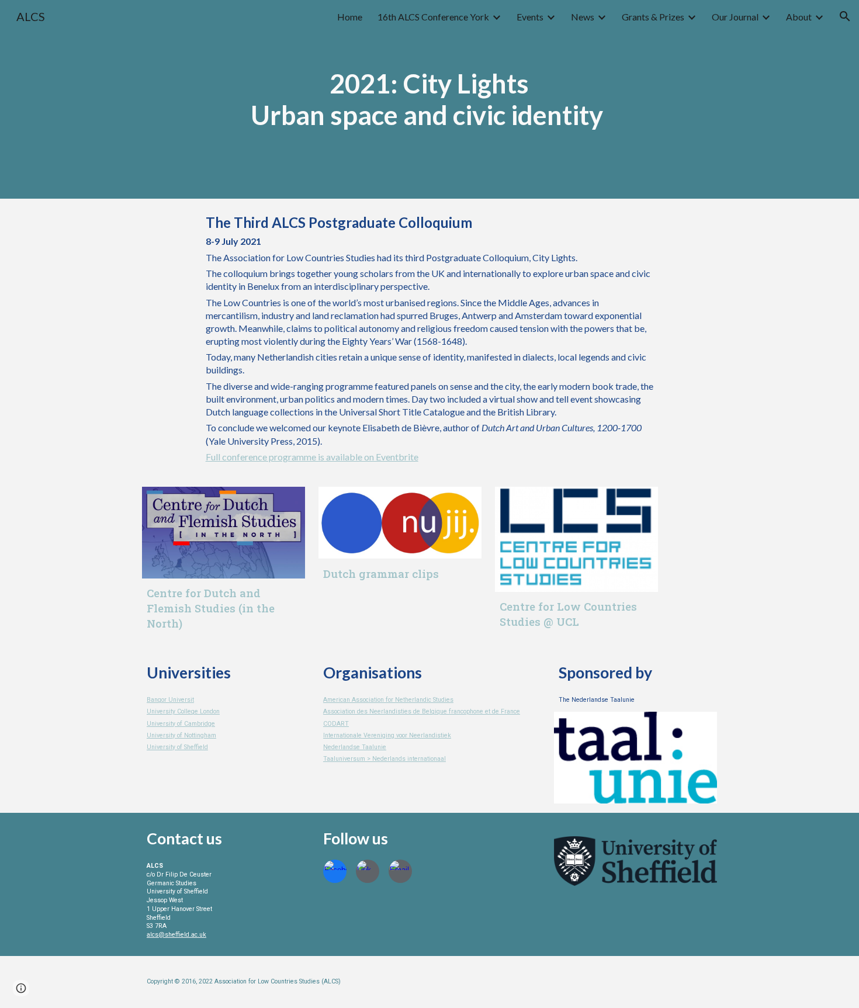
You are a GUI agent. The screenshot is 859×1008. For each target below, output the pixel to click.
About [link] (799, 16)
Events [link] (530, 16)
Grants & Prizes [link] (653, 16)
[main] (429, 99)
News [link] (582, 16)
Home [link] (349, 16)
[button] (845, 16)
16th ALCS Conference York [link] (433, 16)
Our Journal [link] (735, 16)
